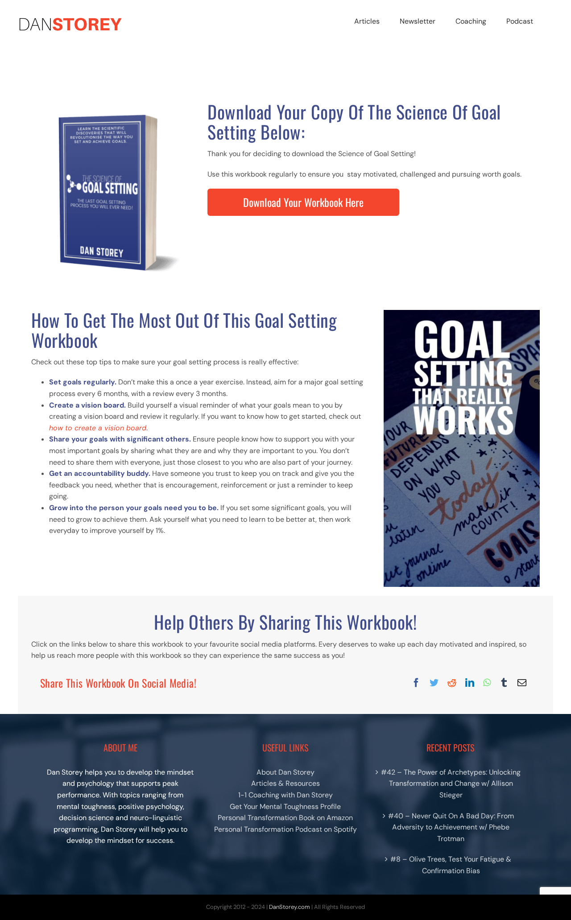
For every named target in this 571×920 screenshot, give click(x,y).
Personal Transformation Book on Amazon (285, 817)
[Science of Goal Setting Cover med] (109, 105)
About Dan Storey (285, 772)
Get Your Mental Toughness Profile (285, 806)
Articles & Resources (285, 783)
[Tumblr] (504, 683)
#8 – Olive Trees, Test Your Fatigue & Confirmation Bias (450, 864)
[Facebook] (416, 683)
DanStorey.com (289, 907)
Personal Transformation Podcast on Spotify (285, 829)
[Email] (522, 683)
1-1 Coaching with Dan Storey (285, 795)
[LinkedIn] (470, 683)
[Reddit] (452, 683)
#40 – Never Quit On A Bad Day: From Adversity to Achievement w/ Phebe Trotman (451, 827)
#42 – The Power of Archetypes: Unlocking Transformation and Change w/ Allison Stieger (451, 783)
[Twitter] (434, 683)
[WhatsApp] (487, 683)
